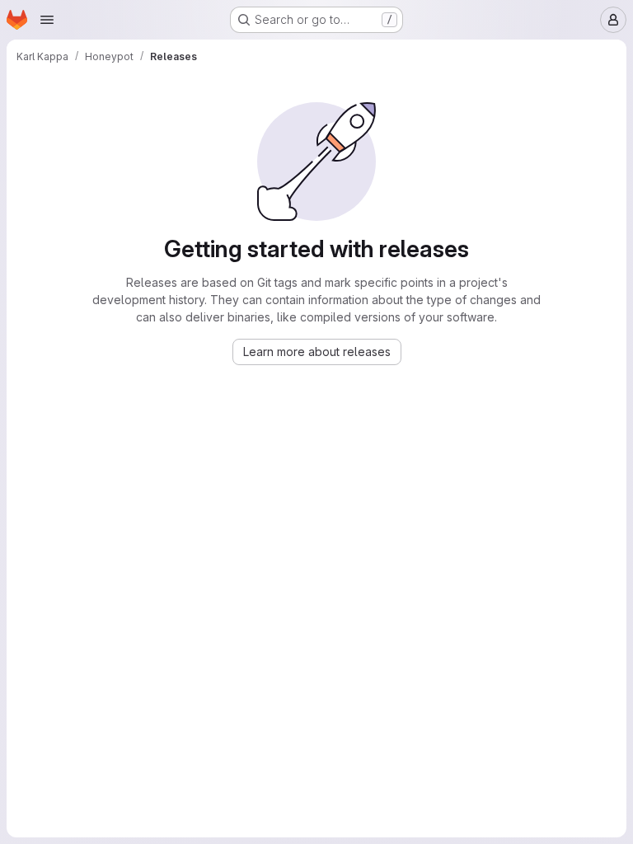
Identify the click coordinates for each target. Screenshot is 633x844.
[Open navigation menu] (47, 20)
